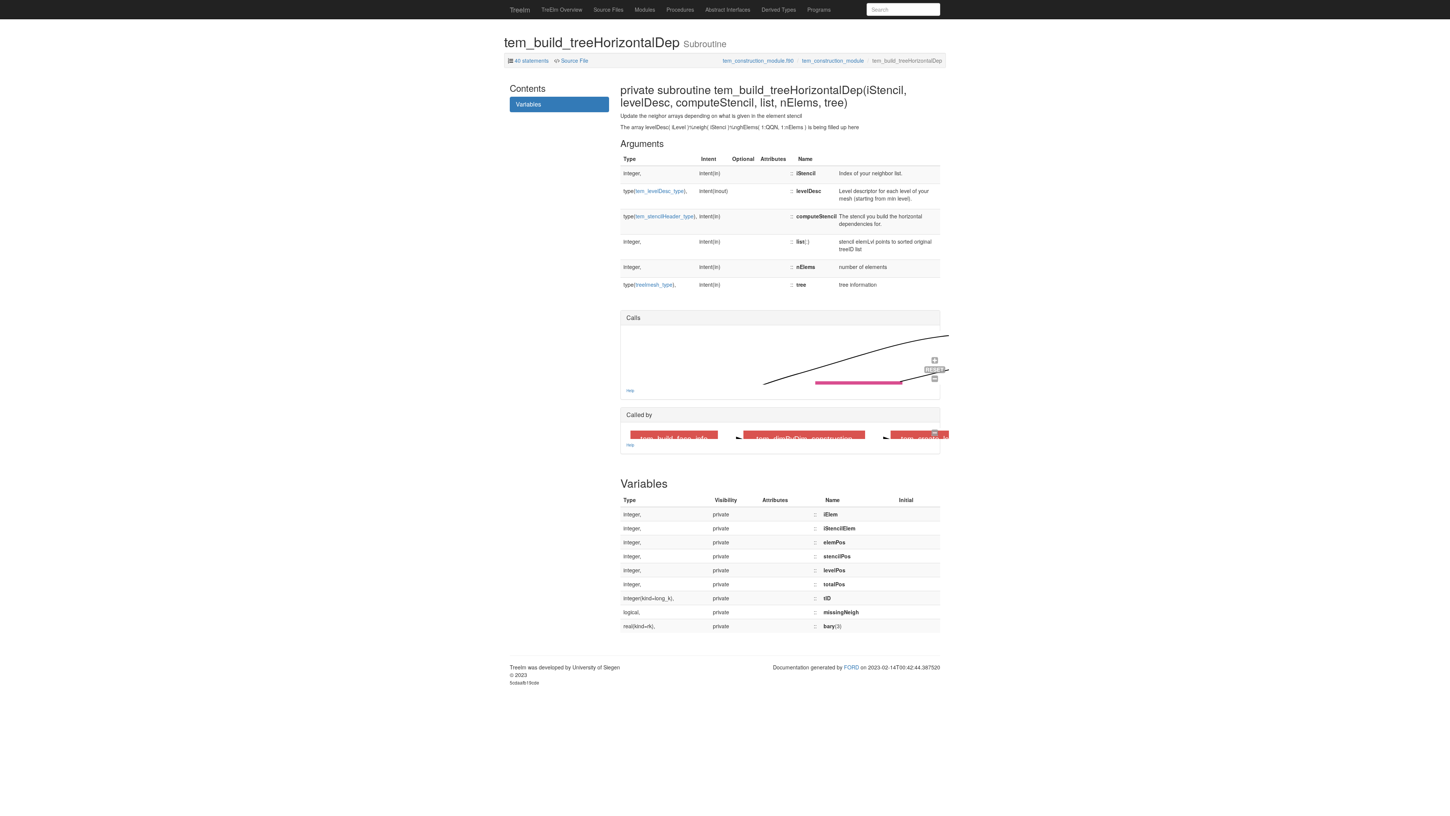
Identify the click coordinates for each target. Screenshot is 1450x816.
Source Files (608, 9)
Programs (819, 9)
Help (630, 390)
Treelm (520, 9)
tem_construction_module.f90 (758, 60)
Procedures (680, 9)
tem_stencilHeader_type (665, 216)
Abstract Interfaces (727, 9)
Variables (528, 104)
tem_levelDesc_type (660, 191)
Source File (574, 60)
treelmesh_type (654, 284)
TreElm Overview (561, 9)
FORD (851, 667)
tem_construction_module (833, 60)
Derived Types (779, 9)
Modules (645, 9)
